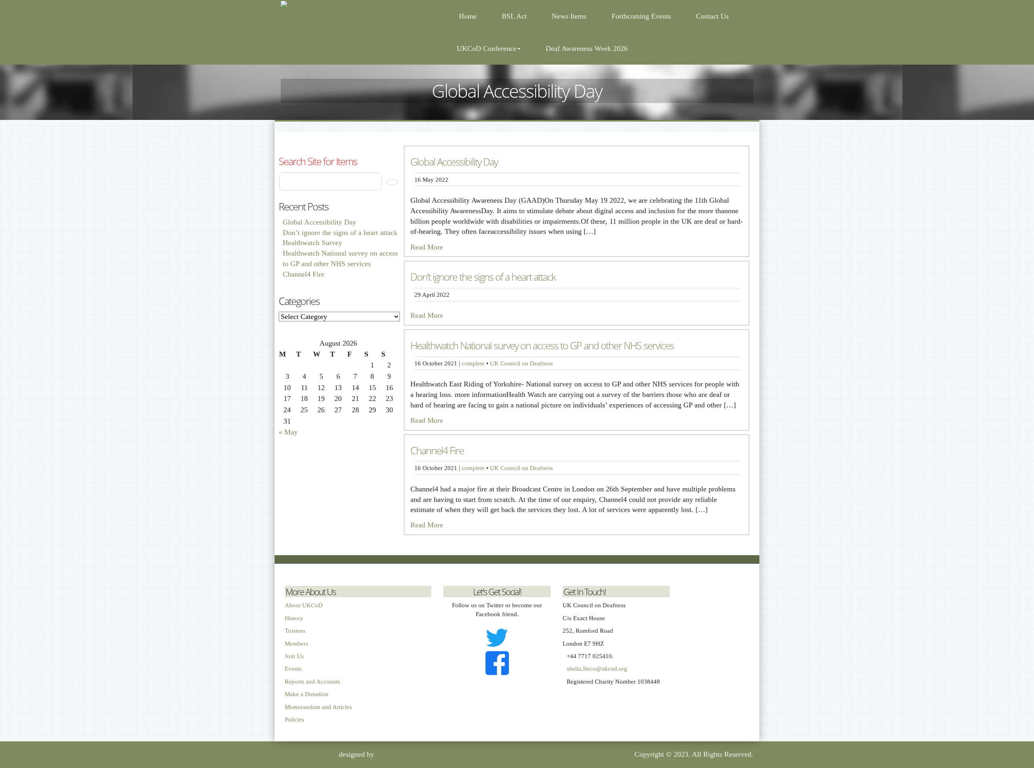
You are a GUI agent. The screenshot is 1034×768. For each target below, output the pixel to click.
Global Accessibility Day (319, 222)
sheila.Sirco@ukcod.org (597, 668)
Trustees (295, 630)
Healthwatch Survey (312, 243)
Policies (294, 719)
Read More (426, 247)
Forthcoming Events (641, 16)
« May (288, 432)
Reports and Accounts (312, 681)
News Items (569, 16)
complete (473, 363)
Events (293, 668)
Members (296, 643)
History (294, 618)
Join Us (294, 656)
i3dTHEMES (395, 754)
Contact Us (712, 16)
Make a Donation (306, 694)
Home (467, 16)
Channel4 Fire (303, 274)
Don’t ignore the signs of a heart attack (340, 233)
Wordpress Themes (309, 754)
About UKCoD (304, 605)
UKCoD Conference (487, 48)
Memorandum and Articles (318, 707)
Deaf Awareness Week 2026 (587, 48)
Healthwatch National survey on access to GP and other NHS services (542, 345)
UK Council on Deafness (521, 363)
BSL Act (514, 16)
